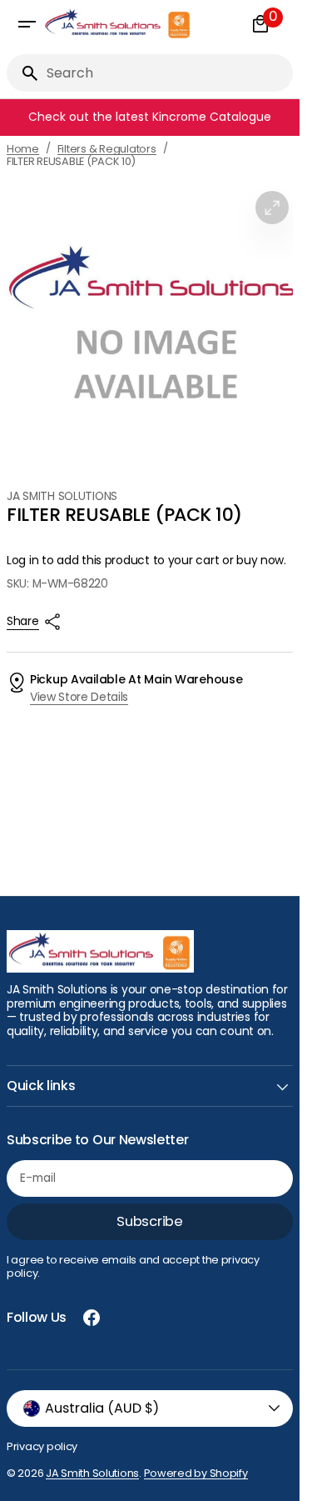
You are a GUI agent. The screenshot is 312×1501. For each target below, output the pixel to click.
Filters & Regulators (106, 149)
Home (23, 149)
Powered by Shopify (196, 1473)
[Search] (23, 73)
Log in (22, 561)
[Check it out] (153, 117)
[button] (26, 24)
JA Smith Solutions (92, 1473)
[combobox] (166, 73)
